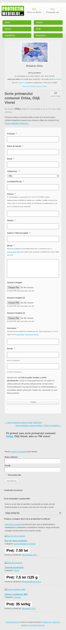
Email (10, 159)
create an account (18, 452)
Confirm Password (14, 372)
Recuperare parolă (32, 334)
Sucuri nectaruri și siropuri (25, 544)
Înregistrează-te (12, 622)
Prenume (12, 134)
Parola (11, 349)
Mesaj (10, 246)
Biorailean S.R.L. (29, 608)
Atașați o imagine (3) (16, 313)
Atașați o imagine (14, 282)
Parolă (7, 466)
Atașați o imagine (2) (16, 298)
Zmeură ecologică (14, 567)
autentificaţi (57, 79)
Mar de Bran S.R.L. (30, 555)
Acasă (7, 22)
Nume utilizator (11, 457)
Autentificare (10, 35)
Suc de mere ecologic (16, 540)
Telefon (11, 220)
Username (12, 328)
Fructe (16, 570)
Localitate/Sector (15, 182)
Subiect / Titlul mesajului (18, 233)
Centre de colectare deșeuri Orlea (34, 86)
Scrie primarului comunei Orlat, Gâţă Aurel (23, 422)
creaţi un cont (22, 82)
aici (8, 255)
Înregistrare (41, 35)
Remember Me (14, 475)
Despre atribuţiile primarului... (17, 123)
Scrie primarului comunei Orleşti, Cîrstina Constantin (38, 426)
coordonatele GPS (13, 252)
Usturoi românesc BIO (16, 594)
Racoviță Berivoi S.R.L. (31, 582)
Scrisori (8, 29)
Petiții (38, 29)
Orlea (9, 436)
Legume (17, 597)
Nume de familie (15, 146)
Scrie (34, 11)
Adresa (11, 194)
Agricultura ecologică (13, 524)
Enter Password (13, 360)
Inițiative (39, 22)
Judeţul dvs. (13, 171)
